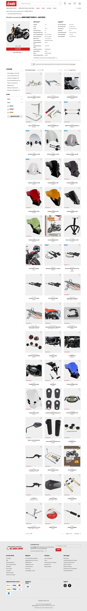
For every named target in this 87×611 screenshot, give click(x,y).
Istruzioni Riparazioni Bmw (53, 239)
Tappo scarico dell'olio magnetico (33, 97)
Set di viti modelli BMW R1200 (72, 412)
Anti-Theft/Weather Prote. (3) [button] (13, 80)
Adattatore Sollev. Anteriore (53, 470)
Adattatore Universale (72, 498)
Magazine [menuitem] (49, 8)
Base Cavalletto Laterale (72, 327)
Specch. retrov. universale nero (34, 440)
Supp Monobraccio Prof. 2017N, (34, 527)
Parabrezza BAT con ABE (34, 412)
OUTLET (11, 112)
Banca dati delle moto (11, 564)
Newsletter (8, 566)
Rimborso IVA (47, 564)
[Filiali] (65, 4)
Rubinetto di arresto (53, 527)
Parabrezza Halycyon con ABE (34, 154)
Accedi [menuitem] (79, 8)
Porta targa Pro (53, 384)
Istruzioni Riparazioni (72, 470)
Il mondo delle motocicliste (31, 558)
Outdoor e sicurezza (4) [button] (12, 83)
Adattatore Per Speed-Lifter (53, 125)
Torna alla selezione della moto (14, 13)
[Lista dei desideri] (74, 4)
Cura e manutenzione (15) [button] (13, 75)
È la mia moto (18, 49)
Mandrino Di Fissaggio (72, 527)
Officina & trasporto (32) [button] (12, 87)
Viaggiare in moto (29, 564)
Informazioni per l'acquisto (50, 562)
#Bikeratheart (28, 562)
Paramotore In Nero (53, 355)
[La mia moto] (70, 4)
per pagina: (39, 70)
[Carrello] (79, 4)
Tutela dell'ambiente (68, 570)
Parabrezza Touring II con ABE (72, 154)
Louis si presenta (48, 558)
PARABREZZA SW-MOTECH (72, 97)
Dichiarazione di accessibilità (70, 568)
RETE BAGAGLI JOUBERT (34, 268)
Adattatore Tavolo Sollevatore (53, 97)
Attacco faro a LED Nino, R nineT (72, 239)
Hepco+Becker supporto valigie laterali (53, 327)
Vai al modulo (72, 64)
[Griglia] (59, 70)
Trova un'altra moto (17, 52)
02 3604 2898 (16, 548)
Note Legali (66, 558)
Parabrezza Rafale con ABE (53, 182)
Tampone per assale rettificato (34, 355)
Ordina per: (66, 70)
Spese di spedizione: (35, 605)
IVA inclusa (47, 604)
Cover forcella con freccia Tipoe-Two (53, 441)
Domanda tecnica (10, 562)
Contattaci (8, 558)
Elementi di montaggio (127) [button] (13, 90)
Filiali (45, 560)
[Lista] (61, 70)
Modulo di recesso (68, 566)
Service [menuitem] (54, 8)
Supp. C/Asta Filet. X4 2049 (33, 125)
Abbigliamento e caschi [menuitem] (11, 8)
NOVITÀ (11, 105)
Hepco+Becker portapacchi (72, 298)
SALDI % (11, 109)
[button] (60, 4)
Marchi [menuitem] (43, 8)
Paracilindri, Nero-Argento (34, 384)
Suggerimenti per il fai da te (31, 560)
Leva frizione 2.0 (34, 498)
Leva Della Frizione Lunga (34, 470)
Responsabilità (47, 566)
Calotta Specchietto (53, 498)
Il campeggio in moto (30, 570)
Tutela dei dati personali (69, 562)
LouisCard (8, 570)
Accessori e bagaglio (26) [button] (13, 78)
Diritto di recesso (67, 564)
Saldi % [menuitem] (38, 8)
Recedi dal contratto (10, 574)
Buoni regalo (9, 568)
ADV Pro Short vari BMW (53, 298)
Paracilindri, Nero (72, 355)
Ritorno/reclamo (10, 572)
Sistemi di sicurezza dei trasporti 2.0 (72, 125)
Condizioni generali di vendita (70, 560)
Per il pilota (27, 568)
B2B (7, 560)
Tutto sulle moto (29, 566)
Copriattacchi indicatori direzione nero (53, 412)
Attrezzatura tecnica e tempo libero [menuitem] (26, 8)
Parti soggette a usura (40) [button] (13, 73)
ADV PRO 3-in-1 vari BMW (34, 298)
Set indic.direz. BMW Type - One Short (53, 268)
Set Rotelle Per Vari (72, 441)
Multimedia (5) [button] (10, 85)
